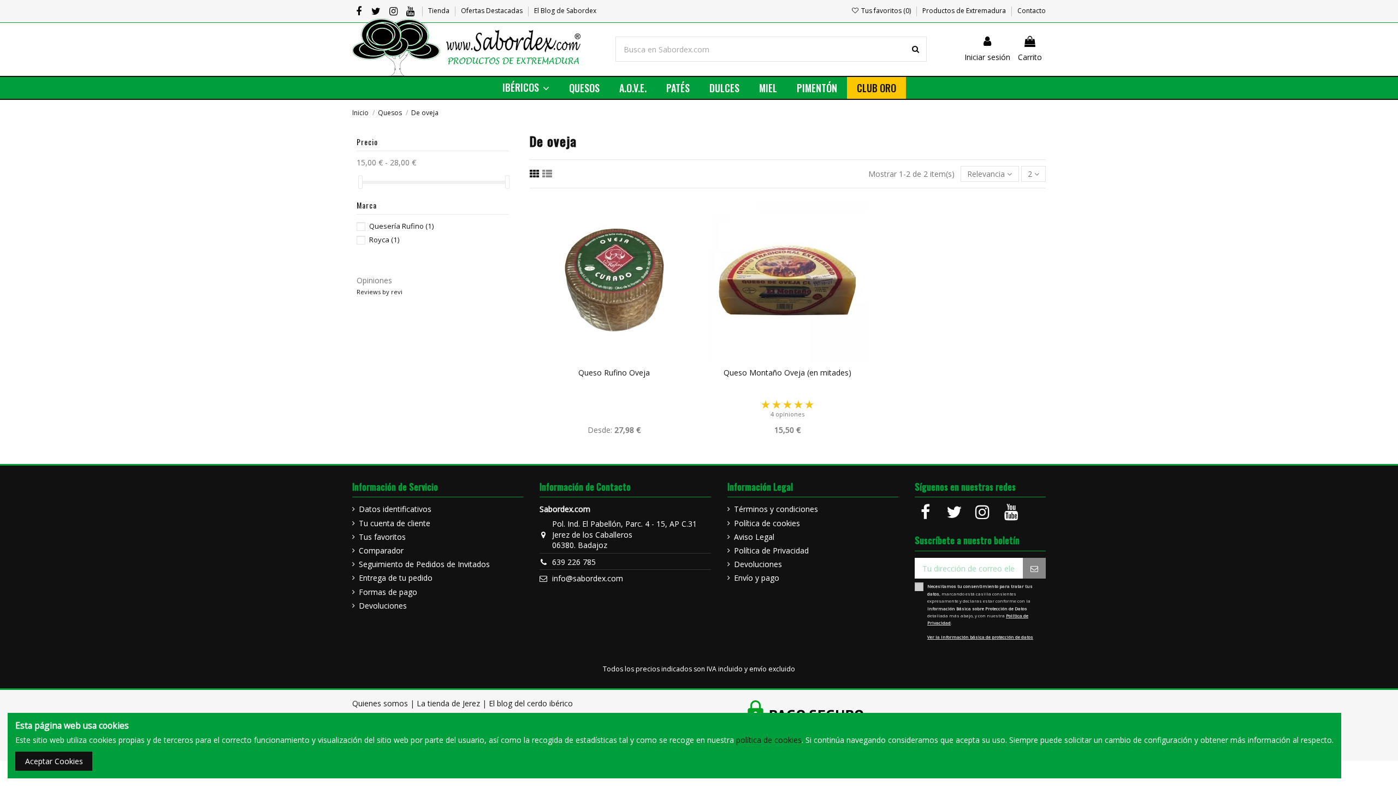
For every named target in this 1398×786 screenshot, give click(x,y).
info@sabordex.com (587, 578)
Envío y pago (756, 578)
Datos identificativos (395, 509)
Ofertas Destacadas (492, 10)
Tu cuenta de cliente (394, 523)
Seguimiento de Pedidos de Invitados (424, 564)
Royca (384, 240)
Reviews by (379, 292)
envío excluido (772, 669)
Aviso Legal (754, 537)
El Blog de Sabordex (565, 10)
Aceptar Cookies (54, 761)
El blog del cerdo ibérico (531, 703)
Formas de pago (388, 592)
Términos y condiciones (776, 509)
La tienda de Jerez (448, 703)
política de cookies (769, 740)
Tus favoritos (382, 537)
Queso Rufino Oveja (614, 372)
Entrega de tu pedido (396, 578)
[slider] (360, 182)
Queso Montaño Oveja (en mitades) (787, 372)
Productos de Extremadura (965, 10)
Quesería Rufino (401, 226)
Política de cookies (767, 523)
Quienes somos (380, 703)
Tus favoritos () (886, 10)
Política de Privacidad (771, 550)
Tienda (439, 10)
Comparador (381, 550)
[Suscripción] (1034, 568)
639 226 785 (574, 562)
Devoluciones (383, 605)
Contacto (1031, 10)
